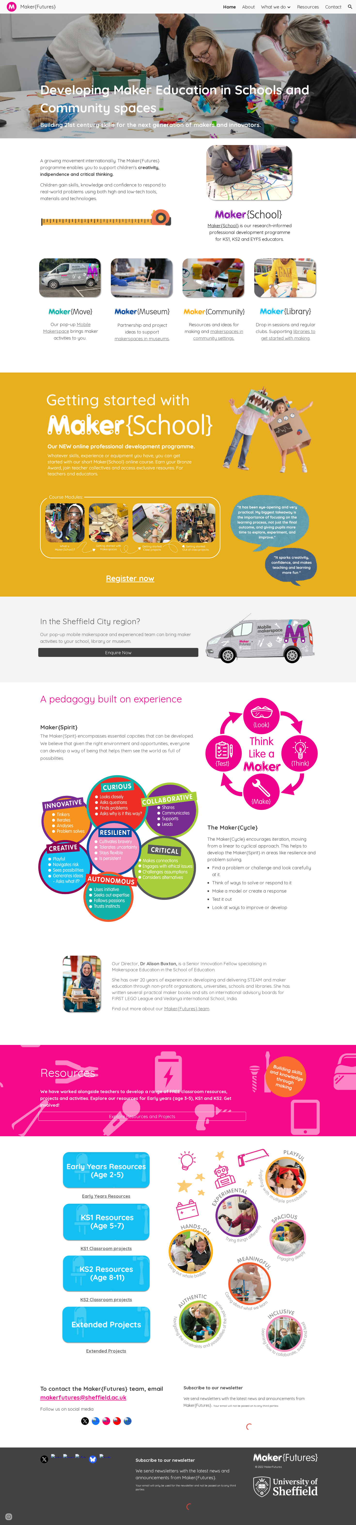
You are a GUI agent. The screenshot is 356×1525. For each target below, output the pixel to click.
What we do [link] (273, 7)
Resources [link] (308, 7)
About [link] (248, 7)
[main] (178, 105)
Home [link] (229, 7)
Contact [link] (333, 7)
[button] (350, 7)
